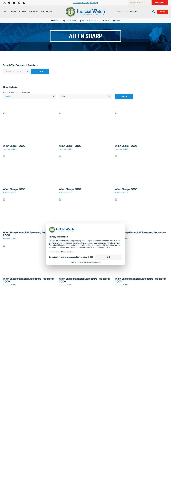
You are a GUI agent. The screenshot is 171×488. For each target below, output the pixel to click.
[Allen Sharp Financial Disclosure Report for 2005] (29, 259)
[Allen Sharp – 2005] (29, 170)
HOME (117, 20)
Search (39, 71)
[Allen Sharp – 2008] (29, 127)
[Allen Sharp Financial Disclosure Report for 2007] (85, 213)
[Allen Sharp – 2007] (85, 127)
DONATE (56, 20)
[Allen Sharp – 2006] (141, 127)
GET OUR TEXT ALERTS (90, 20)
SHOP (107, 20)
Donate (163, 12)
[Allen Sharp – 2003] (141, 170)
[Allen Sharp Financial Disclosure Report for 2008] (29, 213)
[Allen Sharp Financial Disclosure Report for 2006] (141, 213)
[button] (4, 11)
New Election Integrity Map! (85, 3)
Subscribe (159, 3)
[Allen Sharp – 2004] (85, 170)
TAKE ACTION (71, 20)
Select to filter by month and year (16, 92)
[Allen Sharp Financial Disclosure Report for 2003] (141, 259)
